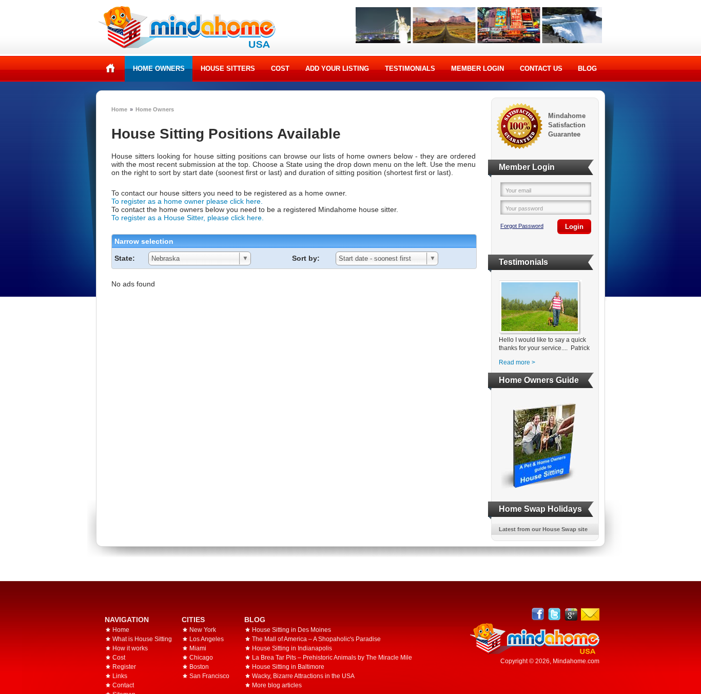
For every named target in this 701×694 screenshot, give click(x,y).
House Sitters (228, 68)
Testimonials (410, 68)
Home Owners (159, 68)
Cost (280, 68)
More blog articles (277, 685)
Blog (587, 68)
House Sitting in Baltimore (288, 666)
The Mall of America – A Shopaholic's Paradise (316, 639)
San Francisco (209, 676)
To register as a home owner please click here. (187, 201)
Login (574, 226)
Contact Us (541, 68)
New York (202, 629)
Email (590, 614)
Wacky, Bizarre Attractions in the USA (303, 676)
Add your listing (337, 68)
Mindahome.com (576, 661)
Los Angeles (206, 639)
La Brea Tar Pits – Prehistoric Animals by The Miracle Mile (332, 657)
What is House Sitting (142, 639)
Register (124, 666)
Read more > (517, 362)
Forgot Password (521, 226)
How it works (130, 648)
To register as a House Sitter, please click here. (187, 218)
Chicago (201, 657)
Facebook (538, 614)
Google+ (570, 614)
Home (110, 68)
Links (119, 676)
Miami (197, 648)
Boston (199, 666)
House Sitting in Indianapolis (292, 648)
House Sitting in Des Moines (291, 629)
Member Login (477, 68)
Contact (123, 685)
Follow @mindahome (554, 614)
